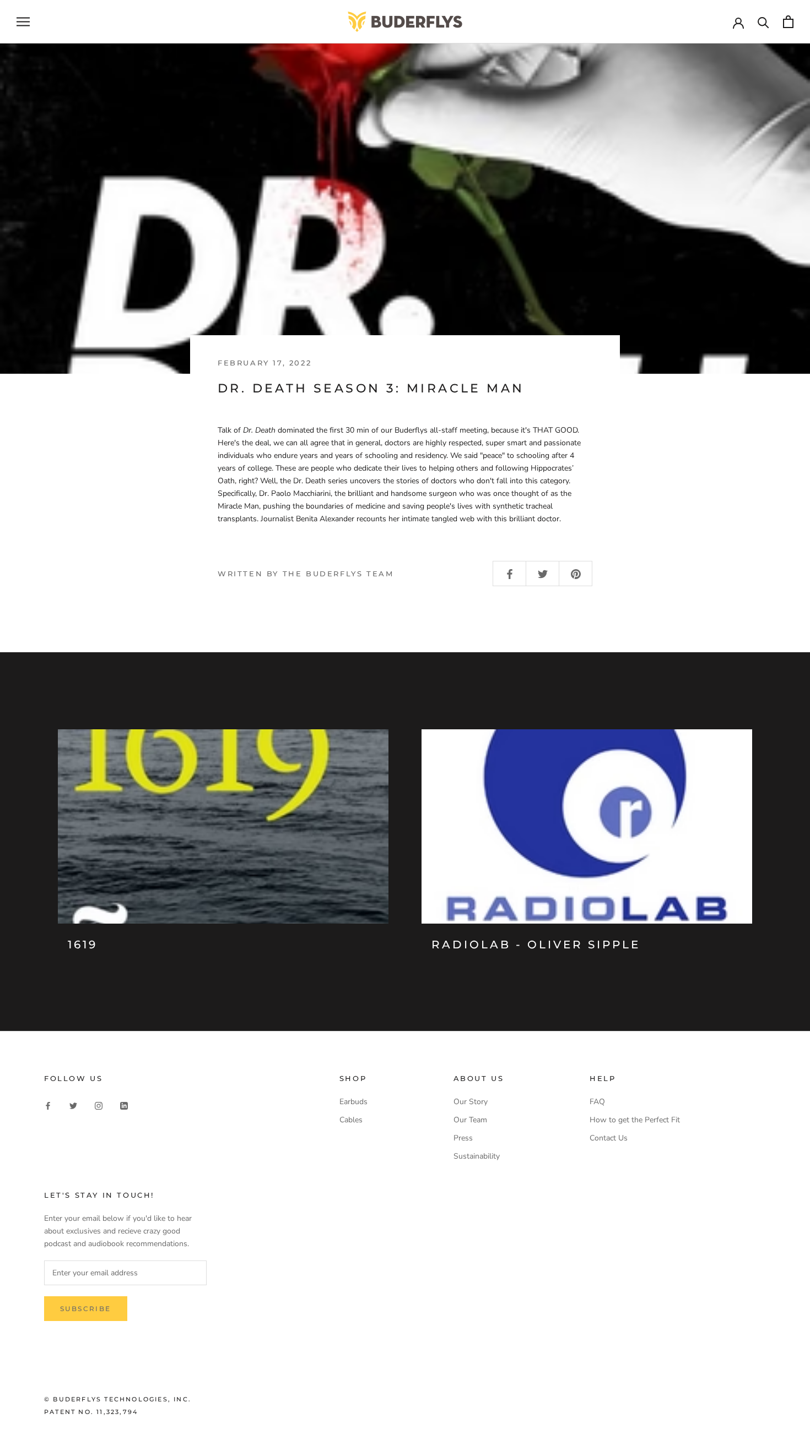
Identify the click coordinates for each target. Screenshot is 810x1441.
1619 (83, 944)
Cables (351, 1120)
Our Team (470, 1120)
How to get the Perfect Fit (635, 1120)
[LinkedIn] (124, 1105)
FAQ (597, 1101)
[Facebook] (48, 1105)
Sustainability (476, 1156)
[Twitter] (73, 1105)
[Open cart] (788, 21)
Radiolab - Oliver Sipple (535, 944)
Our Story (470, 1101)
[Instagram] (98, 1105)
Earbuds (353, 1101)
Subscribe (85, 1308)
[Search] (763, 22)
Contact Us (609, 1138)
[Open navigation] (23, 21)
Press (463, 1138)
